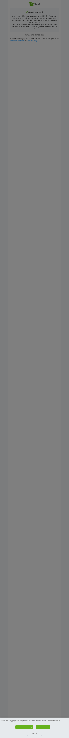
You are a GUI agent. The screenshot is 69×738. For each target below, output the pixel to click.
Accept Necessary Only (24, 727)
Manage (34, 733)
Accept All (43, 727)
